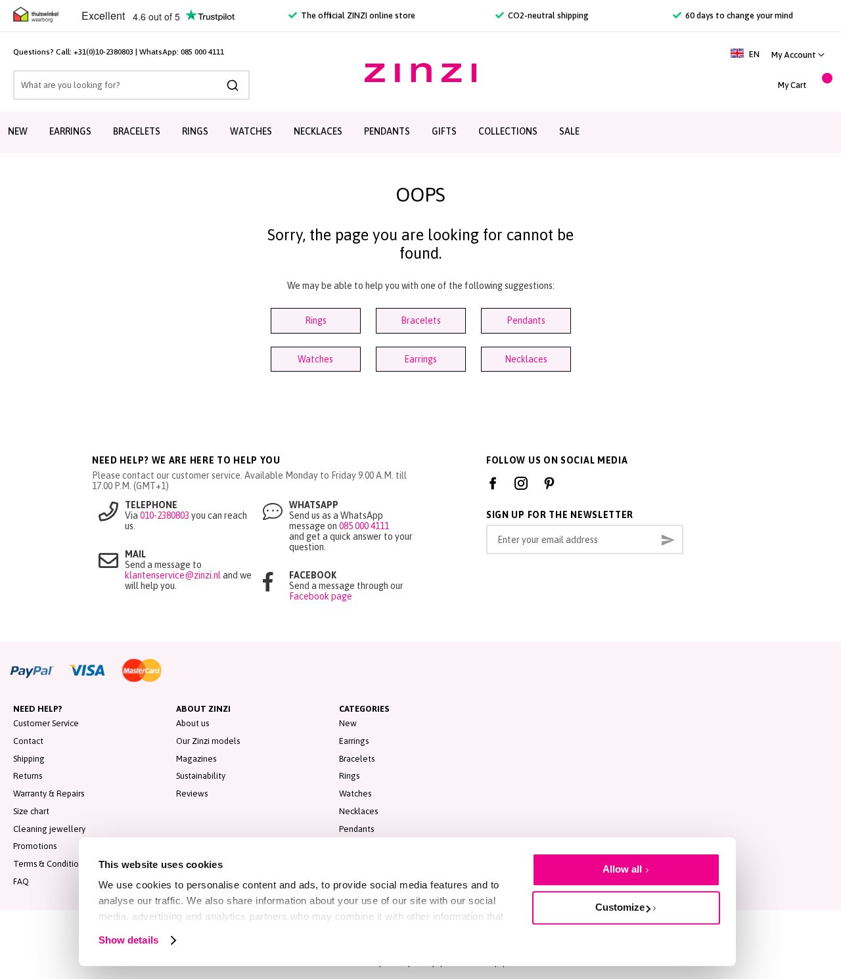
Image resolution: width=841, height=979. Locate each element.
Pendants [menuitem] (387, 131)
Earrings (420, 359)
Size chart (31, 811)
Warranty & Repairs (48, 793)
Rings (316, 320)
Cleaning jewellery (49, 829)
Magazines (196, 759)
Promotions (35, 846)
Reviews (192, 793)
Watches (315, 359)
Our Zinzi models (208, 741)
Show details (128, 940)
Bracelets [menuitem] (136, 131)
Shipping (29, 759)
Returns (27, 776)
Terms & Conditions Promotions (72, 864)
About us (192, 723)
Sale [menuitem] (569, 131)
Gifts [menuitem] (444, 131)
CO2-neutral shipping (547, 15)
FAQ (21, 881)
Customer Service (46, 723)
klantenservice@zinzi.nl (173, 575)
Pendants (526, 320)
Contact (28, 741)
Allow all (622, 869)
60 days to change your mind (738, 15)
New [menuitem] (18, 131)
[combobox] (131, 85)
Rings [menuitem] (195, 131)
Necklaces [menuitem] (318, 131)
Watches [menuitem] (251, 131)
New (348, 723)
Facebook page (320, 596)
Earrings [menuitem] (70, 131)
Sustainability (200, 776)
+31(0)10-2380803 (103, 51)
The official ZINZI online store (357, 15)
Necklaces (526, 359)
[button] (798, 55)
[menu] (420, 132)
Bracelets (421, 320)
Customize (620, 907)
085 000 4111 (202, 51)
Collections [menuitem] (507, 131)
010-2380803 (164, 515)
